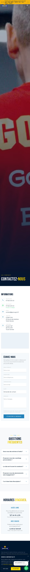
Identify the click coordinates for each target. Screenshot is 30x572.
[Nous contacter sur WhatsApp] (26, 568)
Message (6, 396)
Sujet (5, 388)
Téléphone (6, 374)
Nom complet (7, 367)
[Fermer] (28, 556)
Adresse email (7, 381)
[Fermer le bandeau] (28, 2)
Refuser (5, 568)
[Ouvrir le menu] (27, 5)
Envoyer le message (14, 416)
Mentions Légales (7, 564)
